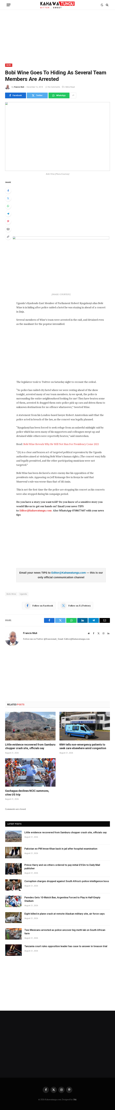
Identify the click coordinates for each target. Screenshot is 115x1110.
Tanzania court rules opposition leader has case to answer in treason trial (65, 946)
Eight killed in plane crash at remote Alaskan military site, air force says (64, 913)
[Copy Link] (8, 237)
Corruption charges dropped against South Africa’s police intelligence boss (66, 881)
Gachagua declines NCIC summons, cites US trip (27, 792)
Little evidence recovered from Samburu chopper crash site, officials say (30, 746)
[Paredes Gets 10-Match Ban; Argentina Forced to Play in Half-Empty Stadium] (13, 901)
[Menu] (8, 5)
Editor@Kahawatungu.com (69, 572)
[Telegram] (8, 214)
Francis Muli (19, 87)
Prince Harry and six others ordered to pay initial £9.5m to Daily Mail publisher (62, 867)
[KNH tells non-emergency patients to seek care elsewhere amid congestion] (84, 726)
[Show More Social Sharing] (73, 95)
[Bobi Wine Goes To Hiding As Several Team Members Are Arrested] (57, 136)
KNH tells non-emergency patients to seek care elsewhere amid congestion (82, 746)
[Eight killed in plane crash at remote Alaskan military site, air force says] (13, 917)
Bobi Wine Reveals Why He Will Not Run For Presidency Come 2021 (61, 444)
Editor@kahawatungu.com (35, 510)
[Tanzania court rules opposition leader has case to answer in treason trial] (13, 950)
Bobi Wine (11, 594)
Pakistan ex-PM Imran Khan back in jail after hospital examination (60, 848)
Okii (74, 1099)
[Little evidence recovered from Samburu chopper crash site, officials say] (30, 726)
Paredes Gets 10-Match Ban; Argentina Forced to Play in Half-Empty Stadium (62, 899)
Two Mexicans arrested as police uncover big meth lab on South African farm (64, 932)
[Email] (8, 229)
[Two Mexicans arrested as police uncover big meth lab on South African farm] (13, 934)
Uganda (23, 594)
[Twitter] (8, 198)
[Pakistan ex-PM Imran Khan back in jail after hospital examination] (13, 852)
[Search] (106, 5)
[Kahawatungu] (57, 5)
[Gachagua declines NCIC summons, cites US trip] (30, 772)
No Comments (54, 87)
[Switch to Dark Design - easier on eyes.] (102, 5)
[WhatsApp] (8, 206)
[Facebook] (8, 191)
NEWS (8, 65)
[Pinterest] (8, 221)
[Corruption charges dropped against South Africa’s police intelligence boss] (13, 885)
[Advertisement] (57, 36)
